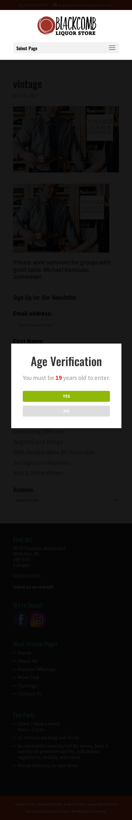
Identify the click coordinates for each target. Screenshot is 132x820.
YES (66, 396)
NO (66, 411)
